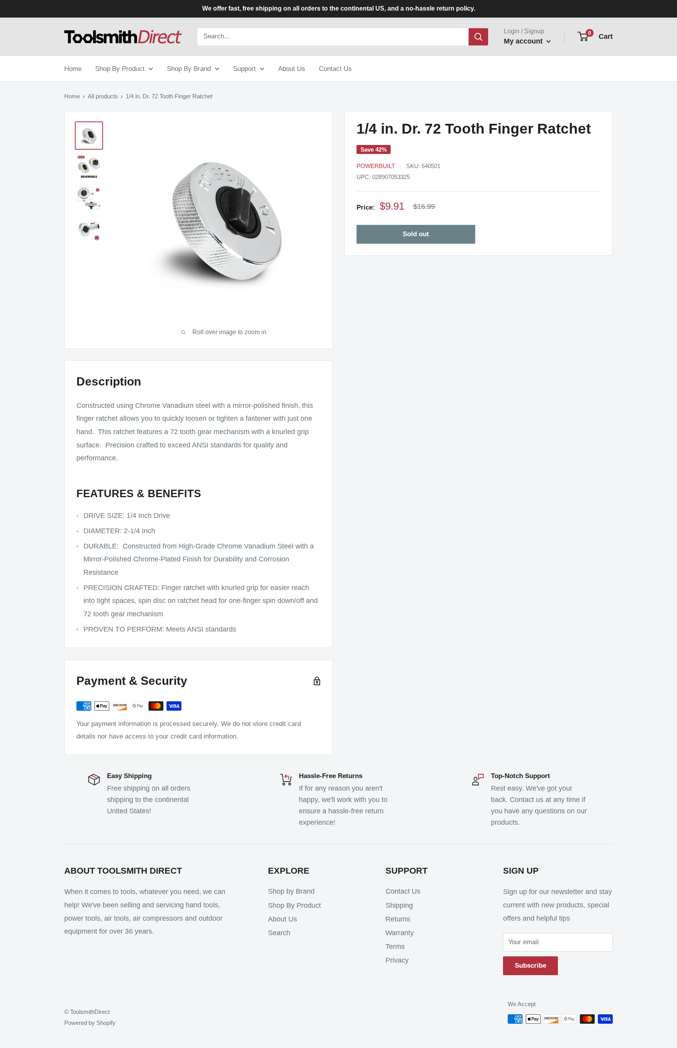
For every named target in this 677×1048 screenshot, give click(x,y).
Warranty (400, 933)
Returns (398, 919)
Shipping (399, 905)
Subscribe (530, 965)
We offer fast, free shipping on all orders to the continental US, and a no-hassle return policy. (338, 8)
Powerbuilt (376, 166)
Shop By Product (120, 68)
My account (524, 41)
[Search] (478, 36)
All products (103, 96)
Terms (395, 946)
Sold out (416, 234)
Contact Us (335, 68)
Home (72, 68)
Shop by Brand (291, 891)
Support (244, 68)
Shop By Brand (189, 68)
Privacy (397, 960)
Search (279, 933)
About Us (291, 68)
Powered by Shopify (90, 1022)
